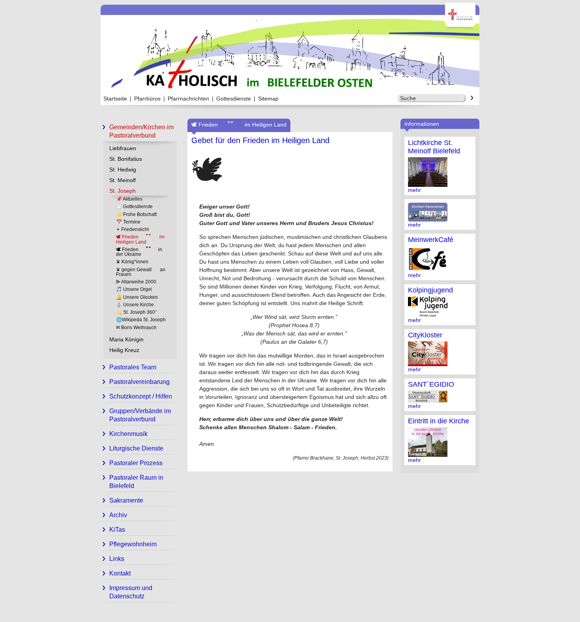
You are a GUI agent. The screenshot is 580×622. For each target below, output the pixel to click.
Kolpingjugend (430, 290)
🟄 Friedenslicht (132, 229)
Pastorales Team (132, 367)
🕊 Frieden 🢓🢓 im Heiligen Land (140, 239)
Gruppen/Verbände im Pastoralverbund (140, 415)
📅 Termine (128, 222)
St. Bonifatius (125, 159)
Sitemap (268, 98)
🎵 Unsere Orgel (134, 289)
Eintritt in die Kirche (438, 421)
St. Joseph (122, 191)
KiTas (117, 529)
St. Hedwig (122, 169)
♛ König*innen (132, 261)
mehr (414, 190)
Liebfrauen (122, 148)
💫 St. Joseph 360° (136, 312)
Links (116, 558)
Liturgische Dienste (136, 448)
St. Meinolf (122, 180)
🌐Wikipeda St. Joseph (141, 319)
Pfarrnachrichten (188, 98)
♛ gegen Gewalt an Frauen (140, 272)
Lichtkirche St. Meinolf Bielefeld (434, 147)
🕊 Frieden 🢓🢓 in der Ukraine (139, 252)
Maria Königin (126, 339)
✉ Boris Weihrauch (136, 327)
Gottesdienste (233, 98)
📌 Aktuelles (129, 199)
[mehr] (427, 184)
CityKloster (425, 335)
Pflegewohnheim (133, 544)
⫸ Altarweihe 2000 (136, 282)
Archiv (118, 515)
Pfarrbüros (147, 98)
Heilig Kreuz (124, 350)
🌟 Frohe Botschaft (136, 214)
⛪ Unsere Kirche (135, 304)
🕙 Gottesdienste (134, 206)
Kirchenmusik (128, 433)
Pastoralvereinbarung (139, 381)
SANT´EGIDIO (431, 384)
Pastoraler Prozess (136, 463)
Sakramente (126, 500)
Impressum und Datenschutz (130, 592)
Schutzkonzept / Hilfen (140, 396)
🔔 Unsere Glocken (137, 297)
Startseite (115, 98)
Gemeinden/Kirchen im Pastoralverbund (141, 131)
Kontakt (120, 573)
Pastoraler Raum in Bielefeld (136, 481)
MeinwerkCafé (430, 240)
